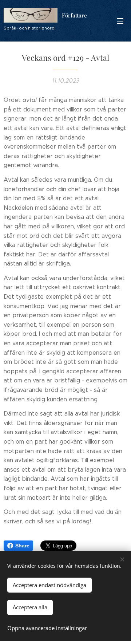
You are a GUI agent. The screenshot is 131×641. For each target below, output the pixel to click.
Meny (120, 20)
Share (22, 545)
